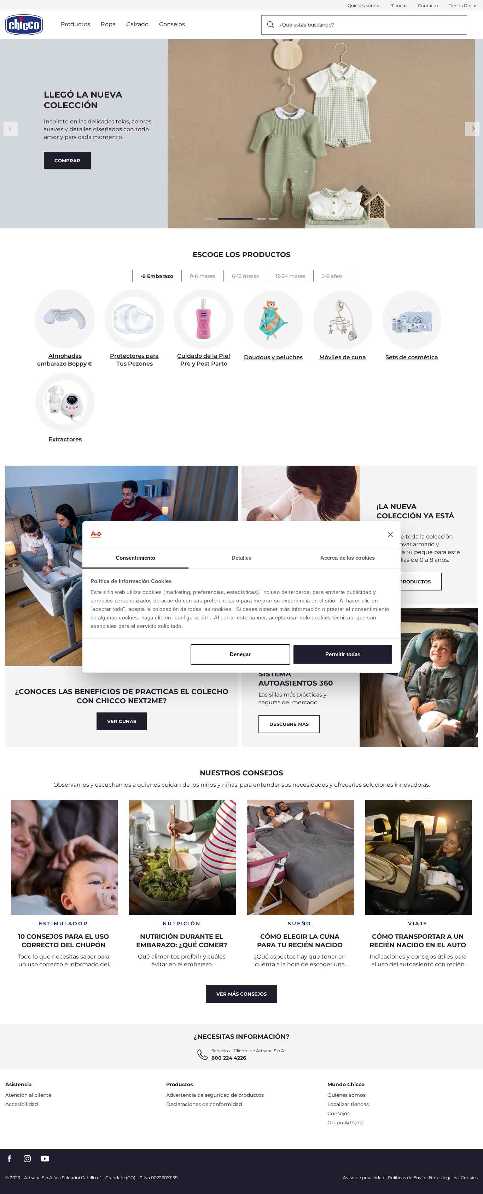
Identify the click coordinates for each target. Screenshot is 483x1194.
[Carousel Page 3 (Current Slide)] (261, 219)
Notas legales (443, 1177)
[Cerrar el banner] (390, 534)
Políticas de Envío (406, 1177)
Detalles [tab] (242, 558)
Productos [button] (75, 24)
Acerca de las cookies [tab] (347, 558)
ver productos (409, 581)
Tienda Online (463, 5)
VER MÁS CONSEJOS (241, 994)
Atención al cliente (28, 1095)
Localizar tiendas (348, 1104)
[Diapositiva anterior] (11, 129)
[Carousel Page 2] (235, 219)
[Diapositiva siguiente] (472, 129)
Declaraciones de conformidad (204, 1104)
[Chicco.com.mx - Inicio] (24, 24)
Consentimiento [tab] (135, 558)
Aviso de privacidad (363, 1177)
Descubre (68, 164)
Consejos (338, 1113)
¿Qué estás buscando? (306, 25)
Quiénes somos (364, 5)
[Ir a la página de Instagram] (27, 1158)
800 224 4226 (228, 1058)
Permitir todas (342, 654)
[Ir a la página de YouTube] (45, 1158)
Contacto (428, 5)
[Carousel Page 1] (209, 219)
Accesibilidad (21, 1104)
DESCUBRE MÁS (289, 724)
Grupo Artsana (345, 1122)
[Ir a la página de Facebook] (9, 1158)
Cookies (469, 1177)
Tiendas (399, 5)
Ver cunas (121, 721)
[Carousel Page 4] (273, 219)
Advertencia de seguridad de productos (215, 1095)
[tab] (156, 276)
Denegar (240, 654)
